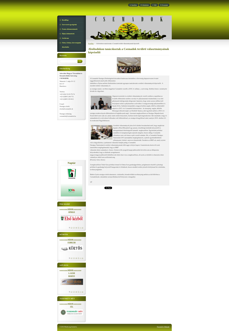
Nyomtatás (165, 5)
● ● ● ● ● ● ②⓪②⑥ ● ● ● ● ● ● (70, 209)
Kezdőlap (91, 43)
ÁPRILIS (71, 212)
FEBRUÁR (72, 242)
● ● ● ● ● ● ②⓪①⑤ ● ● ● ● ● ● (70, 304)
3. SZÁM (71, 273)
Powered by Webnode (163, 327)
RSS (155, 5)
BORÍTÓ (71, 276)
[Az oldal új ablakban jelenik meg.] (128, 73)
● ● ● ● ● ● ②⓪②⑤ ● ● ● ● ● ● (70, 270)
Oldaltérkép (145, 5)
